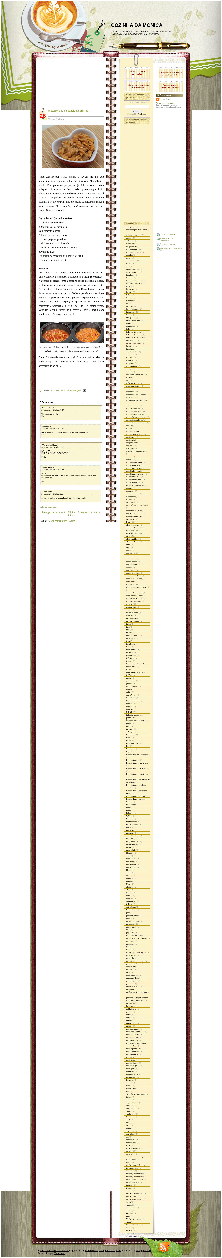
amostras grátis (132, 249)
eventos (129, 615)
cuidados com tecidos (134, 462)
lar (127, 746)
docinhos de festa (133, 573)
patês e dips (130, 958)
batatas (129, 292)
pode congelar (131, 975)
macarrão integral (133, 836)
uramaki (129, 1191)
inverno (129, 729)
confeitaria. (130, 440)
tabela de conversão (134, 1165)
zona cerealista (132, 1236)
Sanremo (129, 1117)
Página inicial (71, 514)
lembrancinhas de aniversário (137, 763)
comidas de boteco (133, 408)
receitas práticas (132, 1051)
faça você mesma (133, 621)
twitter (128, 1188)
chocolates (130, 392)
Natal (128, 884)
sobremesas (130, 1143)
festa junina (130, 644)
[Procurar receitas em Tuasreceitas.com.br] (166, 244)
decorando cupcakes (134, 511)
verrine (129, 1211)
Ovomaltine (131, 910)
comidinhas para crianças (136, 417)
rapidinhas (130, 1023)
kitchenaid (130, 735)
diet (128, 547)
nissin (128, 890)
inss (128, 726)
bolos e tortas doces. (134, 335)
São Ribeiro (46, 426)
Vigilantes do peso (133, 1219)
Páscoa (129, 950)
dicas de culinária (133, 525)
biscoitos (129, 315)
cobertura (130, 397)
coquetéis (130, 446)
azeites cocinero (132, 272)
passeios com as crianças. (135, 952)
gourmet (129, 689)
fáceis (128, 624)
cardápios (130, 369)
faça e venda (131, 618)
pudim (129, 1012)
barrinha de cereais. (133, 283)
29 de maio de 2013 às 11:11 (52, 494)
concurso (130, 428)
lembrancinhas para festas (136, 796)
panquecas (130, 924)
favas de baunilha (133, 635)
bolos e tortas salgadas (134, 338)
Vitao (128, 1228)
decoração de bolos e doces (136, 505)
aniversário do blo (133, 252)
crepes (128, 457)
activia (129, 238)
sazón (128, 1125)
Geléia (128, 675)
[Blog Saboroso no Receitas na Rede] (169, 250)
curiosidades (131, 497)
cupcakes (130, 491)
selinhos (129, 1128)
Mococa (129, 876)
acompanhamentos (133, 235)
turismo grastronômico (135, 1179)
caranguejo (130, 363)
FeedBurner (142, 114)
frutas (128, 669)
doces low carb (132, 561)
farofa (128, 633)
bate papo (130, 298)
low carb (129, 830)
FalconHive (91, 1250)
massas (57, 390)
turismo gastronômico (134, 1177)
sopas (128, 1145)
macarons (130, 833)
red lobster (130, 1071)
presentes (130, 984)
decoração (130, 502)
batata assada (131, 289)
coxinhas (129, 448)
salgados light (131, 1108)
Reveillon (130, 1080)
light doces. (130, 813)
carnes (128, 372)
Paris (128, 947)
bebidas (129, 306)
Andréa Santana (47, 467)
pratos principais (132, 978)
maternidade (131, 850)
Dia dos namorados (133, 516)
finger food (130, 655)
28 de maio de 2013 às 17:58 (52, 447)
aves (128, 266)
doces (128, 556)
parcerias (129, 944)
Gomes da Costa (132, 686)
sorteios (129, 1154)
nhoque (129, 887)
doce (128, 550)
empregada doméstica (134, 593)
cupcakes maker (132, 494)
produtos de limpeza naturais (137, 992)
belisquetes (130, 312)
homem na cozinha (133, 701)
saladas (129, 1100)
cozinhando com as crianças (137, 451)
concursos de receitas (134, 434)
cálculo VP (130, 360)
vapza (128, 1202)
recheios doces (132, 1063)
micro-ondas (131, 861)
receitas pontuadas (133, 1049)
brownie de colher (133, 343)
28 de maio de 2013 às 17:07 (52, 410)
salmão (129, 1111)
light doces (130, 810)
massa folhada (131, 844)
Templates (59, 1253)
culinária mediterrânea (135, 474)
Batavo (129, 295)
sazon (128, 1123)
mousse (129, 881)
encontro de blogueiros (135, 598)
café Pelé (129, 355)
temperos (130, 1171)
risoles (128, 1083)
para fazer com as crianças (136, 938)
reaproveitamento (133, 1029)
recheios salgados (133, 1066)
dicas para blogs (132, 539)
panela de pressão (133, 921)
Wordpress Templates (110, 1250)
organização (131, 901)
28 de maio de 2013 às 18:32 (52, 469)
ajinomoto (130, 244)
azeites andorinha (133, 269)
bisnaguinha (131, 318)
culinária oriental (132, 482)
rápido (63, 390)
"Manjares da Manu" (49, 445)
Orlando (129, 904)
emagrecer (130, 584)
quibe (128, 1015)
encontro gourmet (133, 601)
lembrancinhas (132, 760)
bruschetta (130, 349)
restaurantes (131, 1077)
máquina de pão (132, 842)
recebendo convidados (135, 1032)
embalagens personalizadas (136, 587)
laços (128, 737)
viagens (129, 1213)
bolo (128, 323)
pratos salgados (132, 981)
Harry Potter (131, 698)
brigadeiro (130, 340)
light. (128, 816)
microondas (131, 867)
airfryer (129, 241)
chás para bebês (132, 383)
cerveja (129, 380)
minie (128, 873)
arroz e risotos (131, 261)
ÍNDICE (129, 712)
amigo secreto (131, 247)
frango (129, 661)
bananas (129, 278)
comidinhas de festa (134, 411)
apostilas (129, 255)
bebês (128, 303)
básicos (129, 286)
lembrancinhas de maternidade (137, 769)
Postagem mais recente (53, 512)
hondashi (130, 706)
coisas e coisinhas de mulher (137, 400)
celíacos (129, 377)
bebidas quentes (132, 309)
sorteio (129, 1151)
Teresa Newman (47, 492)
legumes (129, 752)
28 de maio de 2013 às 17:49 (52, 428)
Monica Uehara (165, 99)
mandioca (130, 839)
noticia (129, 896)
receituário (130, 1057)
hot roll (129, 709)
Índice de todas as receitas (136, 720)
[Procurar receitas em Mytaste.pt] (166, 234)
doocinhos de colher (134, 579)
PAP (128, 930)
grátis (128, 692)
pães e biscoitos (132, 916)
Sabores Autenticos (49, 408)
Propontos (130, 1006)
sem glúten (130, 1134)
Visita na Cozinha (133, 1225)
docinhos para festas (134, 576)
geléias (129, 678)
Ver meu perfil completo (165, 103)
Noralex (129, 893)
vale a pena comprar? (134, 1199)
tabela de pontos (132, 1168)
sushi (128, 1162)
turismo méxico (132, 1182)
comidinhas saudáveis (134, 420)
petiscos (129, 969)
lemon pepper (131, 804)
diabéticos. (130, 519)
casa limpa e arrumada (135, 374)
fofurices (129, 658)
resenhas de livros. (133, 1074)
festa (128, 641)
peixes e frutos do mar (135, 961)
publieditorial (131, 1009)
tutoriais (129, 1185)
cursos (128, 499)
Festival (129, 652)
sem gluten (130, 1131)
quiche (129, 1017)
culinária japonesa (133, 471)
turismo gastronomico (134, 1174)
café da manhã (132, 352)
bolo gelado (131, 326)
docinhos (130, 570)
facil (128, 627)
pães (128, 913)
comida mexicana (133, 406)
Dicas (128, 522)
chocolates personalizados (136, 394)
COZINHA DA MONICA (137, 25)
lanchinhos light (132, 743)
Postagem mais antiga (89, 512)
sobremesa (130, 1140)
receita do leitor (132, 1035)
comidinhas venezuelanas (136, 423)
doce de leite (131, 553)
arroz (128, 258)
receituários (130, 1060)
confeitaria (130, 437)
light (128, 807)
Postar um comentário (48, 507)
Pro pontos (130, 989)
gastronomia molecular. (135, 672)
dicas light (130, 536)
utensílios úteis (132, 1196)
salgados (129, 1105)
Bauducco (130, 300)
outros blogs (131, 907)
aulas (128, 264)
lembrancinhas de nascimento (137, 774)
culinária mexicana (133, 477)
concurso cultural (133, 431)
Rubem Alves (131, 1088)
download (130, 581)
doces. (128, 567)
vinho (128, 1222)
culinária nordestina (134, 480)
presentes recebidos (133, 986)
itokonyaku (130, 732)
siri (127, 1137)
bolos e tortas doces (133, 332)
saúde (128, 1120)
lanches (129, 740)
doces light (130, 559)
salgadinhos (131, 1103)
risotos (129, 1086)
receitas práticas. (71, 390)
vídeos (129, 1216)
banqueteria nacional (134, 281)
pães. (128, 918)
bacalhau (129, 275)
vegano (129, 1205)
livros (128, 827)
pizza (128, 972)
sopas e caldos (131, 1148)
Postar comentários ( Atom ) (62, 520)
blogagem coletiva (133, 320)
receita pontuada (132, 1037)
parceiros (130, 941)
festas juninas (131, 650)
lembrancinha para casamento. (137, 755)
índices (129, 723)
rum (128, 1091)
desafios (129, 514)
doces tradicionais (133, 564)
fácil (52, 390)
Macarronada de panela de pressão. (68, 110)
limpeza (129, 819)
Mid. (128, 870)
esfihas (129, 610)
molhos (129, 878)
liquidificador (131, 822)
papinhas (129, 933)
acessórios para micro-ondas (137, 230)
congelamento (131, 443)
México (129, 853)
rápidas (129, 1020)
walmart (129, 1230)
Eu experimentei (132, 613)
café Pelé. (130, 357)
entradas (129, 604)
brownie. (129, 346)
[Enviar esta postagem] (84, 390)
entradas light (131, 607)
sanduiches (130, 1114)
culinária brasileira (133, 465)
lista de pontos (131, 824)
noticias (129, 898)
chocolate (130, 389)
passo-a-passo (131, 955)
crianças (129, 460)
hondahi (129, 703)
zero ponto (130, 1233)
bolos (128, 329)
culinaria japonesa (133, 468)
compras (129, 426)
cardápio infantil (132, 366)
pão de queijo (131, 927)
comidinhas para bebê (134, 414)
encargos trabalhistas (134, 595)
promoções (130, 1003)
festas (128, 647)
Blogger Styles (143, 1250)
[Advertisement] (66, 84)
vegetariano (131, 1208)
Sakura (129, 1097)
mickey (129, 856)
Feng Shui (130, 638)
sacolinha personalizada (135, 1094)
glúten (128, 684)
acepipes (129, 227)
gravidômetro (131, 695)
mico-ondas (131, 859)
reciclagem (130, 1069)
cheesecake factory (133, 386)
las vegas (129, 749)
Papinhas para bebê (133, 935)
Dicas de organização (134, 533)
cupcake (129, 488)
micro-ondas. (131, 864)
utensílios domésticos (134, 1194)
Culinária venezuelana (134, 485)
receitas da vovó (132, 1040)
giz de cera (130, 681)
